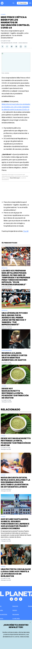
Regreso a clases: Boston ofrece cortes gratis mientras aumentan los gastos (14, 356)
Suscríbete (23, 3)
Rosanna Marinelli (6, 489)
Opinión (14, 610)
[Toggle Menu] (30, 3)
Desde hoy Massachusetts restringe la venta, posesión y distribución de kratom (15, 393)
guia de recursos (7, 350)
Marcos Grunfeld (7, 286)
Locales (3, 14)
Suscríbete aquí (14, 178)
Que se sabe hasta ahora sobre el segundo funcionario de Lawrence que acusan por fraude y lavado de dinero (15, 524)
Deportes (4, 268)
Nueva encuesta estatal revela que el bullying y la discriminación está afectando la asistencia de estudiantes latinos (15, 482)
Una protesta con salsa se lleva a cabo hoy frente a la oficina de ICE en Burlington (16, 572)
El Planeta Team (5, 40)
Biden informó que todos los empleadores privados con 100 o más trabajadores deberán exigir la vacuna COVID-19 (16, 106)
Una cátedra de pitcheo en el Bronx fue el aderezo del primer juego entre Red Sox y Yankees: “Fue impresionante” (15, 319)
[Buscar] (13, 3)
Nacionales (15, 614)
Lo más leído (16, 618)
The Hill (25, 231)
